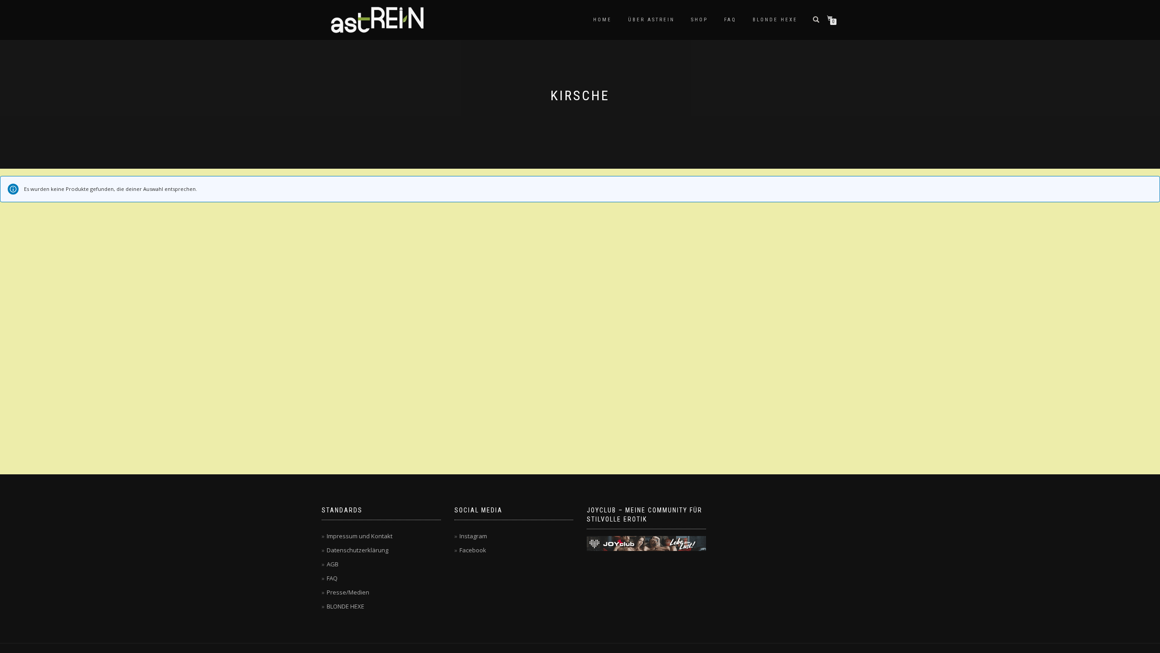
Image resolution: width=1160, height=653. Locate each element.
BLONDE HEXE (775, 20)
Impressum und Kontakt (359, 536)
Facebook (472, 550)
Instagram (473, 536)
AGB (332, 564)
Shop (699, 20)
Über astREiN (651, 20)
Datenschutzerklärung (357, 550)
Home (602, 20)
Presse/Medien (348, 592)
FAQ (730, 20)
